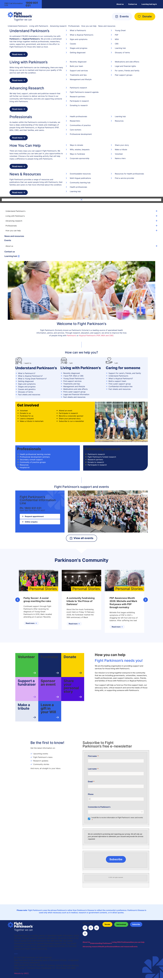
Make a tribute (24, 707)
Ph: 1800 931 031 (30, 508)
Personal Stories (43, 589)
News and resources (14, 236)
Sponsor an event (48, 683)
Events (7, 240)
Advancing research (91, 946)
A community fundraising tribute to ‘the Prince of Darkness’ (81, 601)
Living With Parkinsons (121, 942)
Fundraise (49, 657)
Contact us (132, 4)
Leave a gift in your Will (48, 708)
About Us (86, 942)
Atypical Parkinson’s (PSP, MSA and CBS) (96, 335)
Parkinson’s (71, 335)
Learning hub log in (149, 4)
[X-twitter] (90, 927)
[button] (17, 599)
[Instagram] (85, 933)
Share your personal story (71, 686)
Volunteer (26, 657)
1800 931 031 (32, 4)
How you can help (137, 942)
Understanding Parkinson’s (101, 943)
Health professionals (107, 946)
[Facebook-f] (85, 927)
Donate (70, 657)
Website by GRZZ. (21, 973)
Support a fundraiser (27, 683)
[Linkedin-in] (96, 927)
